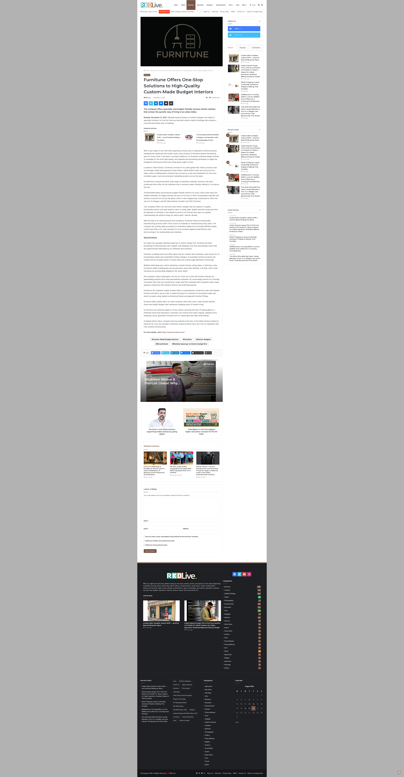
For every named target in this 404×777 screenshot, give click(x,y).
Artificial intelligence (185, 681)
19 (245, 708)
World (183, 5)
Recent (230, 48)
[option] (181, 381)
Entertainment (221, 5)
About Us (206, 11)
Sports (226, 627)
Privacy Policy (224, 11)
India (175, 5)
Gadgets (227, 614)
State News (228, 624)
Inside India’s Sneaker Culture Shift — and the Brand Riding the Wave (168, 137)
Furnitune (188, 339)
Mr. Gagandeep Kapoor (180, 702)
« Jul (236, 722)
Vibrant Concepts (184, 720)
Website (186, 529)
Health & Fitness (229, 593)
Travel (226, 597)
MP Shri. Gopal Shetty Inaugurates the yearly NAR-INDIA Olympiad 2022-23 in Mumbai (181, 470)
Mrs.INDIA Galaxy (178, 706)
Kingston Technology (179, 699)
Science (227, 621)
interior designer (204, 339)
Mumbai (192, 709)
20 (249, 708)
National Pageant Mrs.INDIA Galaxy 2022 (185, 713)
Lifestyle (209, 5)
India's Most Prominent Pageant (182, 695)
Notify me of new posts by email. (156, 545)
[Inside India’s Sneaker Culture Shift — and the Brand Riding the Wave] (149, 137)
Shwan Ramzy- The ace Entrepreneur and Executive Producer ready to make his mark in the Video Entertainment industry (207, 471)
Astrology (227, 664)
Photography (228, 600)
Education (200, 5)
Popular (243, 48)
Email (146, 529)
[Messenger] (161, 103)
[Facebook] (146, 103)
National (227, 617)
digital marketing (187, 684)
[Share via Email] (166, 103)
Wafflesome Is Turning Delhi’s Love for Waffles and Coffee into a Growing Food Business (155, 711)
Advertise (215, 11)
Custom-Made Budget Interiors (166, 339)
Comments (256, 48)
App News (227, 661)
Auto (237, 5)
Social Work (228, 631)
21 (253, 708)
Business (191, 5)
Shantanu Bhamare (188, 717)
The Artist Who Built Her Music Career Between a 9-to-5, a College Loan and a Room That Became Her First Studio (250, 111)
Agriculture (228, 654)
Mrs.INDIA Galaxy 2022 (180, 709)
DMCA (233, 11)
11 (241, 704)
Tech (230, 5)
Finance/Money (229, 644)
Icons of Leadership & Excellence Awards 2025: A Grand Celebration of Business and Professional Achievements (154, 471)
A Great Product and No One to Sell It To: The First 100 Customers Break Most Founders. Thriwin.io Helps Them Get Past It (166, 383)
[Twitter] (151, 103)
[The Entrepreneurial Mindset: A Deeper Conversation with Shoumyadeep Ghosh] (189, 137)
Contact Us (241, 11)
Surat (174, 720)
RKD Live (148, 97)
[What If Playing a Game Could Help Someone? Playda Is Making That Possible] (233, 85)
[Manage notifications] (399, 772)
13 (249, 704)
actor (174, 681)
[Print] (171, 103)
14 (253, 704)
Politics (226, 668)
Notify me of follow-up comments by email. (160, 541)
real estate (176, 717)
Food (226, 638)
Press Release (229, 641)
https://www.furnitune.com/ (173, 332)
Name (146, 521)
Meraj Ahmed (162, 344)
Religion (227, 658)
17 (237, 708)
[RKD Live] (151, 5)
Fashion (227, 634)
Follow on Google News (254, 11)
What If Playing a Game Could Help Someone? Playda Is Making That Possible (153, 704)
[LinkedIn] (156, 103)
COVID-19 (176, 684)
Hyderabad (176, 692)
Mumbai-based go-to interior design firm (190, 344)
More (244, 5)
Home (147, 70)
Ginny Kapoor (186, 688)
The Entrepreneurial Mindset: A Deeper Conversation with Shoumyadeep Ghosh (207, 137)
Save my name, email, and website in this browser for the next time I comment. (172, 536)
